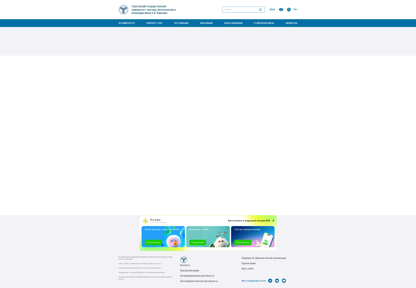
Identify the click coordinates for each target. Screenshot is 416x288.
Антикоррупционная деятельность (197, 275)
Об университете (127, 23)
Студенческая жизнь (264, 23)
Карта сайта (248, 268)
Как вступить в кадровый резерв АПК (249, 221)
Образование (206, 23)
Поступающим (181, 23)
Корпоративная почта (289, 30)
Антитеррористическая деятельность (199, 280)
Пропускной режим (189, 270)
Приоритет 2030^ (154, 23)
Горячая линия (249, 263)
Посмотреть (153, 242)
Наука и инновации (233, 23)
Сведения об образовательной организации (264, 257)
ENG (272, 9)
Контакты (185, 265)
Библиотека (291, 23)
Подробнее (197, 242)
